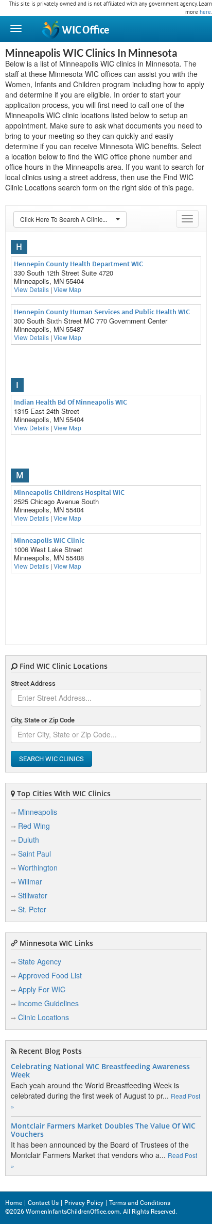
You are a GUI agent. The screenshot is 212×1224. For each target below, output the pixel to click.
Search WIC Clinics (51, 759)
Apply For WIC (41, 989)
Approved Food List (50, 975)
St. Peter (32, 909)
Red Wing (34, 825)
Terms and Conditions (139, 1203)
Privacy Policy (83, 1203)
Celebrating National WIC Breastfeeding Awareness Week (100, 1071)
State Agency (39, 961)
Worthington (38, 867)
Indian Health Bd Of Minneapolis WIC (70, 402)
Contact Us (43, 1203)
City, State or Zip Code (43, 720)
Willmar (30, 881)
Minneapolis (37, 812)
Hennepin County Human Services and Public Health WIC (102, 311)
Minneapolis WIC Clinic (49, 540)
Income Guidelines (48, 1003)
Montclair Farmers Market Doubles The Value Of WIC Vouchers (103, 1130)
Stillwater (32, 895)
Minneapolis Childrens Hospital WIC (69, 492)
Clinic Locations (43, 1017)
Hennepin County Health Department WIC (78, 263)
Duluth (28, 839)
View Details (31, 289)
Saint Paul (34, 853)
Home (13, 1203)
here (205, 11)
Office (85, 30)
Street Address (33, 683)
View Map (67, 289)
